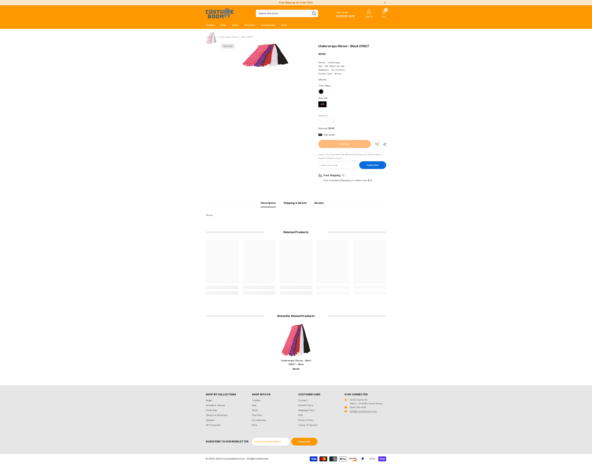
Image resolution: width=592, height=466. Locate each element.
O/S (322, 103)
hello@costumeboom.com (363, 411)
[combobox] (283, 13)
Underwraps (334, 62)
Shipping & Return (295, 203)
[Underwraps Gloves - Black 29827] (296, 340)
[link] (222, 287)
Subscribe (373, 165)
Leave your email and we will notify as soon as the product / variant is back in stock (350, 156)
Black (321, 91)
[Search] (287, 13)
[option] (265, 55)
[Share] (383, 144)
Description (268, 203)
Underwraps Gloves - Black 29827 (296, 362)
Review (319, 203)
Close (385, 2)
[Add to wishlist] (377, 144)
